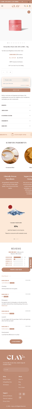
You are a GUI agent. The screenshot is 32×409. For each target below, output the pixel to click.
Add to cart (16, 90)
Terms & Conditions (7, 398)
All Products (6, 384)
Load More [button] (16, 341)
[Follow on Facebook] (20, 394)
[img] (5, 280)
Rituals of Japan (6, 379)
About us (20, 379)
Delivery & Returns (7, 395)
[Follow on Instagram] (24, 394)
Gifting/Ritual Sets (7, 382)
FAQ (19, 384)
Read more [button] (4, 305)
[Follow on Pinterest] (20, 397)
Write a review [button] (16, 269)
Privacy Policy (6, 401)
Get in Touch (21, 387)
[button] (13, 54)
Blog (19, 382)
